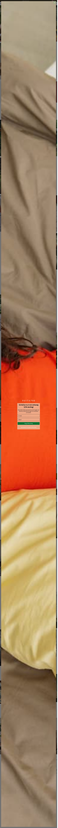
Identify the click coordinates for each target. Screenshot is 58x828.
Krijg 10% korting (29, 423)
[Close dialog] (55, 3)
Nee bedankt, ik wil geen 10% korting (28, 427)
